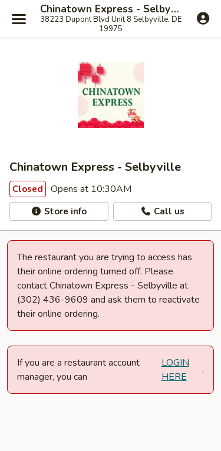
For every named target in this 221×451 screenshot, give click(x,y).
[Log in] (203, 18)
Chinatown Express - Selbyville (110, 9)
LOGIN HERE (175, 369)
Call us (167, 211)
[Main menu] (19, 19)
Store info (64, 211)
